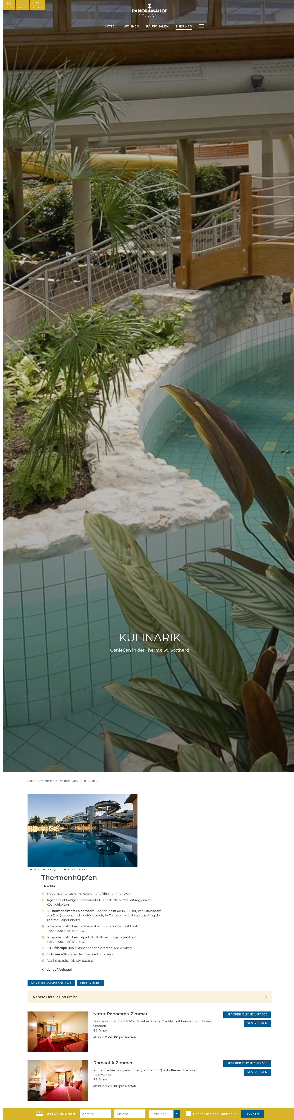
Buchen (9, 8)
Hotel (111, 26)
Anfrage (22, 8)
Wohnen (131, 26)
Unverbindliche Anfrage (51, 982)
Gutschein (37, 8)
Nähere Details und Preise (55, 997)
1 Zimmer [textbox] (159, 1114)
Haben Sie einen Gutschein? (215, 1114)
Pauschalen (157, 26)
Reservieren (90, 982)
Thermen (184, 26)
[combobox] (164, 1114)
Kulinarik (90, 781)
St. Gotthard (69, 781)
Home (31, 781)
